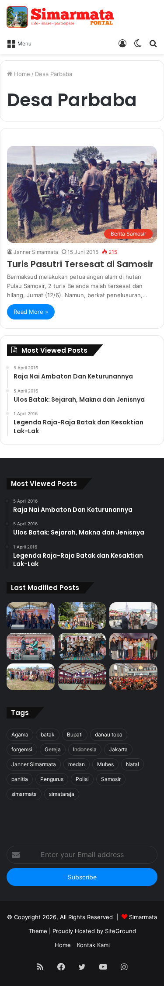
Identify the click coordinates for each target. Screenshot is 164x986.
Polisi (82, 779)
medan (76, 764)
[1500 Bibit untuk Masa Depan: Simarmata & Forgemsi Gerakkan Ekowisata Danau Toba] (31, 677)
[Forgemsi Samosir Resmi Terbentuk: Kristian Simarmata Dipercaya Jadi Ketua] (82, 646)
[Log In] (122, 42)
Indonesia (85, 749)
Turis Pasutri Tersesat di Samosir (80, 264)
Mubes (105, 764)
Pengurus (51, 779)
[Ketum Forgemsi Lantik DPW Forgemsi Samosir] (31, 646)
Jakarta (118, 749)
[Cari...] (153, 42)
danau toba (108, 734)
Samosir (111, 779)
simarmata (24, 794)
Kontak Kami (93, 944)
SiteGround (120, 930)
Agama (19, 734)
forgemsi (21, 749)
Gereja (53, 749)
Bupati (75, 734)
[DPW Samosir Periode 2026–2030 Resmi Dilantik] (31, 615)
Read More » (31, 311)
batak (48, 734)
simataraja (61, 794)
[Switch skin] (137, 42)
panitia (19, 779)
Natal (132, 764)
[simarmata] (61, 17)
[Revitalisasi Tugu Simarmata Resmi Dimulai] (82, 615)
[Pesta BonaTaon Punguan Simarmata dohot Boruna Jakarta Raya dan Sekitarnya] (133, 677)
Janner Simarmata (36, 252)
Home (21, 73)
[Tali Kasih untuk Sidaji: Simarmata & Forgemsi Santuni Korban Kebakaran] (133, 646)
